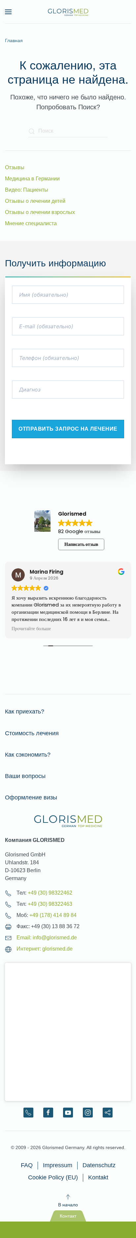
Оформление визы (31, 797)
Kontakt (98, 1177)
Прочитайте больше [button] (31, 629)
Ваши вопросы (25, 776)
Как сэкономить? (28, 754)
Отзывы (14, 167)
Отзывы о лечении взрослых (40, 212)
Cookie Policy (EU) (53, 1177)
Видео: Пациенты (26, 190)
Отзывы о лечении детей (35, 201)
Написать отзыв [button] (81, 544)
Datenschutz (99, 1165)
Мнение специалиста (31, 223)
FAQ (27, 1165)
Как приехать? (24, 711)
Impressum (57, 1165)
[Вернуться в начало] (68, 11)
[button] (8, 11)
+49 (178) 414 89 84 (53, 915)
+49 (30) (50, 893)
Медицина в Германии (32, 178)
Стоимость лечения (32, 733)
